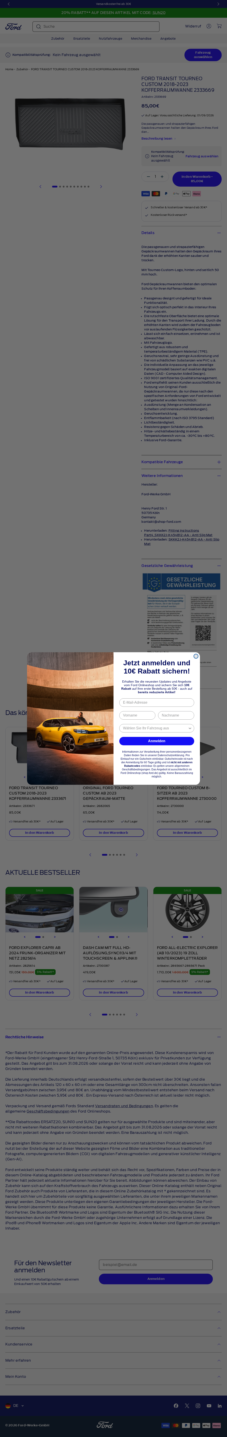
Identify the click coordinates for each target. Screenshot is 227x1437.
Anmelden (156, 741)
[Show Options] (190, 728)
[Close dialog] (196, 656)
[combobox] (155, 728)
